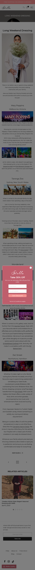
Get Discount (17, 296)
